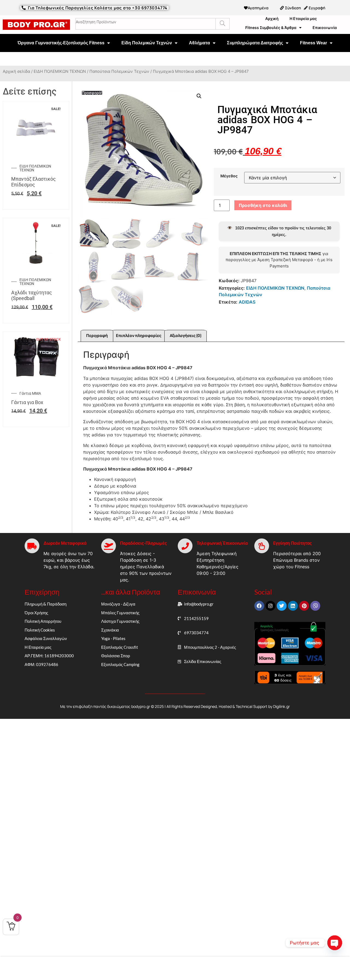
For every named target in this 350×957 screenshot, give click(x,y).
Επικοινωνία (325, 27)
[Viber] (315, 606)
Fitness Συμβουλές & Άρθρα (270, 27)
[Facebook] (259, 606)
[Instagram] (270, 606)
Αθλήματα (199, 43)
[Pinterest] (304, 606)
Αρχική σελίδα (16, 71)
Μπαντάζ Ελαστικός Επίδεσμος (33, 182)
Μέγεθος (229, 176)
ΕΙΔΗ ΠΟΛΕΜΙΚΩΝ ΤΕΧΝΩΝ (60, 71)
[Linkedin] (293, 606)
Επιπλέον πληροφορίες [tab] (138, 335)
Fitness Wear (313, 43)
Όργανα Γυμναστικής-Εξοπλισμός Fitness (61, 43)
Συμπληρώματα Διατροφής (255, 43)
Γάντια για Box (27, 402)
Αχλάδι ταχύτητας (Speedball (31, 295)
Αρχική (272, 18)
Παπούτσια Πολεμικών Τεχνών (119, 71)
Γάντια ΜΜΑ (30, 393)
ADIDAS (247, 302)
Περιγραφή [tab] (97, 335)
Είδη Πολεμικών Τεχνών (146, 43)
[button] (199, 96)
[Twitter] (282, 606)
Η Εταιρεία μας (303, 18)
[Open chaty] (334, 942)
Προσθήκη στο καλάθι (263, 205)
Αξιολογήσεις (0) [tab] (185, 335)
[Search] (222, 23)
